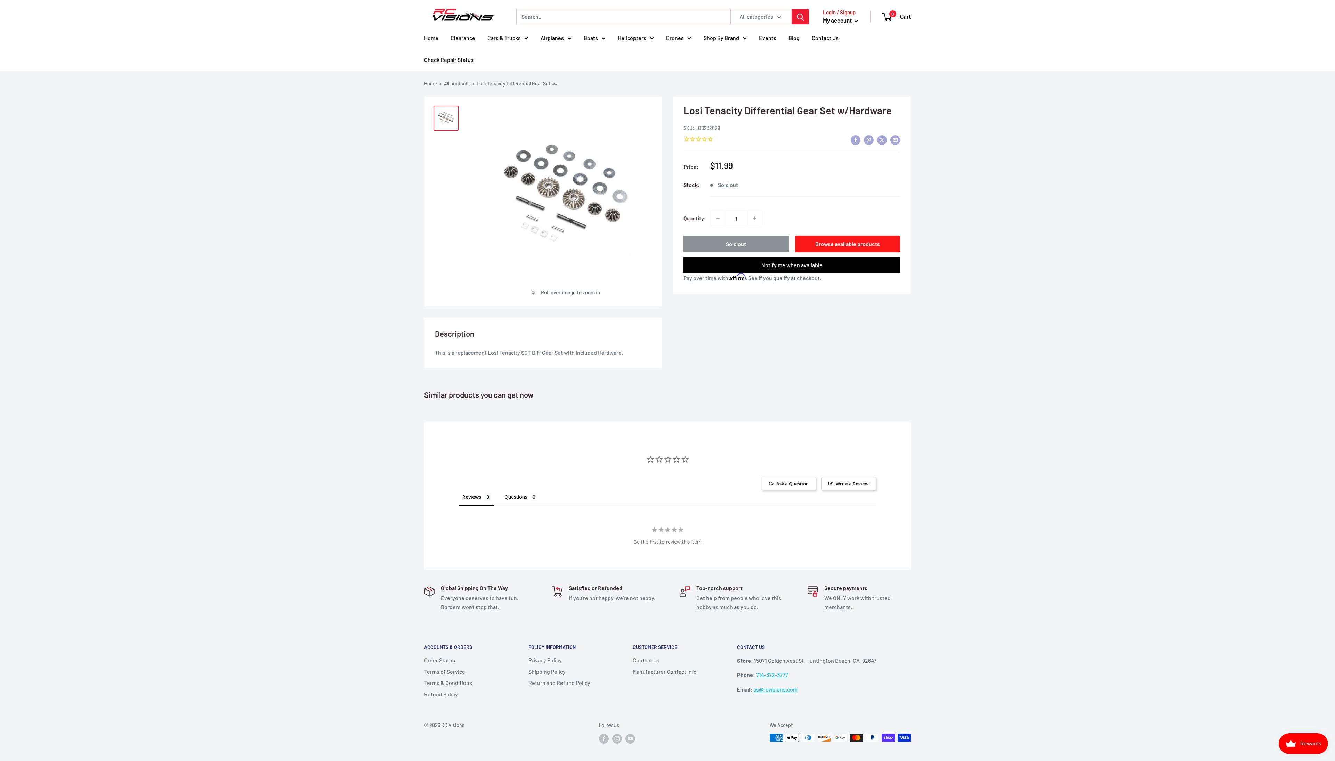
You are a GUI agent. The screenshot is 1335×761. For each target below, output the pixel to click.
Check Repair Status (449, 59)
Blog (794, 37)
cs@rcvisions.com (775, 689)
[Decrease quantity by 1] (718, 218)
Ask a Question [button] (792, 484)
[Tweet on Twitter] (882, 139)
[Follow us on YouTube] (630, 738)
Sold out (736, 243)
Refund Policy (441, 694)
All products (457, 84)
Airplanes (552, 37)
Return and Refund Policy (559, 682)
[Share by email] (895, 139)
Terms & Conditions (448, 682)
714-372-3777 (772, 674)
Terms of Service (444, 671)
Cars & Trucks (504, 37)
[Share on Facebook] (855, 139)
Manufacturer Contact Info (665, 671)
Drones (675, 37)
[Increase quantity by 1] (754, 218)
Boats (591, 37)
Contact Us (825, 37)
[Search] (800, 16)
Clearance (463, 37)
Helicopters (632, 37)
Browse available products (847, 243)
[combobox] (623, 16)
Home (431, 37)
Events (767, 37)
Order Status (439, 660)
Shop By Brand (721, 37)
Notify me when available (792, 265)
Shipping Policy (547, 671)
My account (838, 20)
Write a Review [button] (852, 484)
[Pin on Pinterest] (869, 139)
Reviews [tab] (471, 496)
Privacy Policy (545, 660)
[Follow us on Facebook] (604, 738)
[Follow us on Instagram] (617, 738)
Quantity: (694, 218)
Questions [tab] (515, 496)
